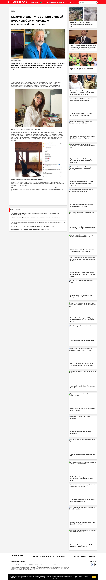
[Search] (96, 2)
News (56, 556)
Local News (62, 556)
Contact (83, 556)
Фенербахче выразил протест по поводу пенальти (30, 229)
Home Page (91, 556)
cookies (41, 576)
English (35, 2)
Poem (33, 556)
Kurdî (62, 2)
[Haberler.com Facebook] (91, 565)
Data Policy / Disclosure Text (44, 578)
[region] (53, 577)
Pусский (53, 2)
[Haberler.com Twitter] (94, 565)
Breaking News (50, 556)
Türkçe (71, 2)
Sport (43, 556)
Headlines (38, 556)
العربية (44, 2)
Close (93, 577)
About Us (76, 556)
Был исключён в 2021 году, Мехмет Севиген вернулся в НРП (33, 226)
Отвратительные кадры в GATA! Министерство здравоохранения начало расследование (38, 222)
